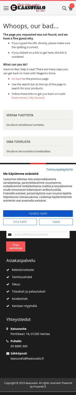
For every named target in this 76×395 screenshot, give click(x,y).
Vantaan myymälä (23, 306)
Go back (17, 79)
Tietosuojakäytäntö (59, 169)
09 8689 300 (19, 346)
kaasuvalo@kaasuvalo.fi (27, 358)
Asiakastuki (18, 299)
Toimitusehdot (20, 277)
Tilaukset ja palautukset (27, 291)
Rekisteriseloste (21, 270)
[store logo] (28, 7)
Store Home (19, 97)
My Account (37, 97)
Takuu (14, 284)
